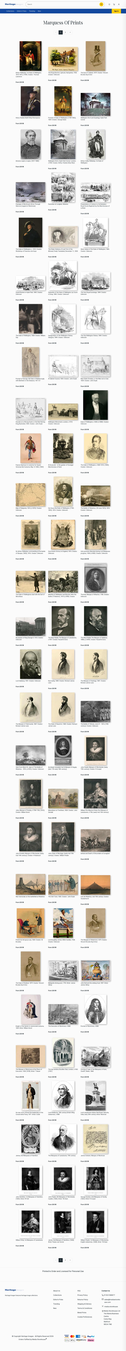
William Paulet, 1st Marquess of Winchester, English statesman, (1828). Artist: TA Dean (95, 1241)
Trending (32, 11)
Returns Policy (82, 1300)
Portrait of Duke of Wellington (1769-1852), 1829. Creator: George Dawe (62, 119)
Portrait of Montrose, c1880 (90, 1026)
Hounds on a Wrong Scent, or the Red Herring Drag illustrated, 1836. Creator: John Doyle (30, 423)
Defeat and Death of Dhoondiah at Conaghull (95, 853)
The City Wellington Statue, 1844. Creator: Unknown (94, 336)
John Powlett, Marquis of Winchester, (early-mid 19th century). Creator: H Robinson (30, 854)
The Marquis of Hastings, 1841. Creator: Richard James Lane (93, 682)
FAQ (79, 1291)
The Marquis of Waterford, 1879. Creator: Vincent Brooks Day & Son (94, 941)
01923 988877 (109, 1295)
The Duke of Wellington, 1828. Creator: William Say (30, 336)
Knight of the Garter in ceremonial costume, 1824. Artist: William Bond (30, 1027)
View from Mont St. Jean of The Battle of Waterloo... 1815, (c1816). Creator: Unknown (30, 768)
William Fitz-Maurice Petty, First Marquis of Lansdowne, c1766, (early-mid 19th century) (95, 811)
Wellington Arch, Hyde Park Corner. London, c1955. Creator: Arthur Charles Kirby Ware (62, 162)
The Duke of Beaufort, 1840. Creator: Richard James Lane (62, 725)
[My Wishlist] (109, 4)
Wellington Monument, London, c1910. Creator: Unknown (60, 423)
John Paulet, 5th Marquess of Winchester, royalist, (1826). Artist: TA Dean (61, 1198)
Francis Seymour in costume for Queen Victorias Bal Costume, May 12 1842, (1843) (30, 466)
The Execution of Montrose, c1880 (59, 1026)
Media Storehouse (39, 1339)
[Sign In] (119, 4)
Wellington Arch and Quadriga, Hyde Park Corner (94, 119)
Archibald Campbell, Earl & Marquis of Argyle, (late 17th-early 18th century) (62, 768)
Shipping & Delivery (84, 1304)
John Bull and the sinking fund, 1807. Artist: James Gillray (94, 984)
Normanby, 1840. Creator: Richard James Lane (61, 682)
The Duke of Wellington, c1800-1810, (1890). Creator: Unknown (95, 466)
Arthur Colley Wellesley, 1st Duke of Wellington (92, 162)
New (39, 11)
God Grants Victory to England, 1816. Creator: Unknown (62, 552)
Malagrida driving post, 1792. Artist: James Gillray (61, 984)
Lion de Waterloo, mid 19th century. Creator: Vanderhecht (95, 897)
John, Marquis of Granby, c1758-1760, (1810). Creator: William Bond (30, 811)
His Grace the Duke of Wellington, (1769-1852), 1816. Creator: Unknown (61, 509)
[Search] (101, 4)
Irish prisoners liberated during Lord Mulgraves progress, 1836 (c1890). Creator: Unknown (95, 552)
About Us (56, 1291)
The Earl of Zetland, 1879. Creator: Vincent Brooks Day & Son (94, 74)
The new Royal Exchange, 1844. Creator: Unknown (93, 293)
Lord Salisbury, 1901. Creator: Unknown (28, 681)
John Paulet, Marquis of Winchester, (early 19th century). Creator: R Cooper (94, 768)
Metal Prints (81, 1313)
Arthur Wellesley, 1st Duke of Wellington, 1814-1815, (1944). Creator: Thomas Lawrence (28, 74)
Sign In (116, 11)
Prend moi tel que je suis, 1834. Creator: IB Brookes (29, 941)
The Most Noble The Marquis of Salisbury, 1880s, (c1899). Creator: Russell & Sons (94, 638)
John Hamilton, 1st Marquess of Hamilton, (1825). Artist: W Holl (29, 1198)
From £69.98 (20, 82)
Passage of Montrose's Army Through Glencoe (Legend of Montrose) (28, 205)
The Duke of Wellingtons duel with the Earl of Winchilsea (30, 595)
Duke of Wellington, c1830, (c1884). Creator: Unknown (95, 423)
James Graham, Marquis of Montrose (93, 1156)
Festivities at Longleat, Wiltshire (58, 204)
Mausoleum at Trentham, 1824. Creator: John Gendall (62, 811)
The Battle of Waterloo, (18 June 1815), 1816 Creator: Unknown (95, 509)
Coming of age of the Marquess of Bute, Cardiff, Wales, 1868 (94, 1070)
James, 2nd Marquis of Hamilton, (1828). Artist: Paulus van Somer (61, 1241)
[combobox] (62, 4)
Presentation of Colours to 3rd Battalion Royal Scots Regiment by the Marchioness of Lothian (95, 206)
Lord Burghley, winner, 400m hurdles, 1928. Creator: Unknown (61, 941)
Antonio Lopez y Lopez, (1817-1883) (27, 161)
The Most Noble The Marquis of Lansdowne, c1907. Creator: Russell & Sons (62, 638)
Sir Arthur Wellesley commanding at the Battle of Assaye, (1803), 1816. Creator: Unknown (30, 552)
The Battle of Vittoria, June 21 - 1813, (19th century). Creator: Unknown (94, 725)
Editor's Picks (21, 11)
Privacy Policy (82, 1295)
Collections (10, 11)
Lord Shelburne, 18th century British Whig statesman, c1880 (61, 1113)
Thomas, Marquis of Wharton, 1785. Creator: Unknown (95, 595)
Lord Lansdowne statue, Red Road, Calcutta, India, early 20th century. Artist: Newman (95, 1113)
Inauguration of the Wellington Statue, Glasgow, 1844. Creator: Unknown (60, 336)
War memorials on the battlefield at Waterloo (30, 897)
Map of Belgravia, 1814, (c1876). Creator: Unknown (29, 509)
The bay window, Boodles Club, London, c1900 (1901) (63, 1070)
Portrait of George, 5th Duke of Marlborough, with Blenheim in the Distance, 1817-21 (30, 379)
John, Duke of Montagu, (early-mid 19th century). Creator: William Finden (61, 854)
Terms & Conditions (84, 1308)
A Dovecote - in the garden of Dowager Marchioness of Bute (60, 466)
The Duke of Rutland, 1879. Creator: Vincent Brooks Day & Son (30, 984)
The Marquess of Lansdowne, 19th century (62, 1156)
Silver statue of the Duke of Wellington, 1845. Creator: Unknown (95, 250)
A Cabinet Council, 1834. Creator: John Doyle (62, 379)
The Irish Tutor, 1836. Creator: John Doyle (61, 897)
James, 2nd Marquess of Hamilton (27, 1156)
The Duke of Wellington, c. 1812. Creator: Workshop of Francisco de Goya (29, 250)
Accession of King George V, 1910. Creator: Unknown (29, 638)
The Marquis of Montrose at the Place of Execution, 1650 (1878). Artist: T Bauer (29, 1070)
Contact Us (106, 1291)
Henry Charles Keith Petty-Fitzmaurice (28, 118)
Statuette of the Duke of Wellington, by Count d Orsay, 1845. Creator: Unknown (62, 293)
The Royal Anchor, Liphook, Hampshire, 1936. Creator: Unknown (62, 74)
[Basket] (114, 4)
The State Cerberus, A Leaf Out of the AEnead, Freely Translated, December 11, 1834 (63, 250)
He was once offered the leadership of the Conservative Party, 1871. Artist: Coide (29, 1113)
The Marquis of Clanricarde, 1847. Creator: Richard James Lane (29, 725)
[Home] (14, 4)
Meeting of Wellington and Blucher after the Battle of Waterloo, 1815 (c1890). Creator (62, 595)
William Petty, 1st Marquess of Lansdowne (29, 1240)
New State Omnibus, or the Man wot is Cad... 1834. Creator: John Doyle (95, 379)
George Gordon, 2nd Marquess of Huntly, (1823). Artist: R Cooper (94, 1198)
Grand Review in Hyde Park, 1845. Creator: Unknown (29, 293)
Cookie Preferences (84, 1317)
